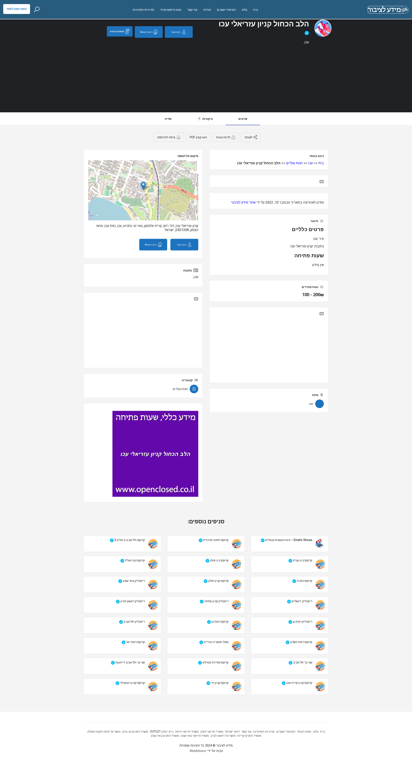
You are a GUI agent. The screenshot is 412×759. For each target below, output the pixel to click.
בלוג (244, 9)
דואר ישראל (232, 731)
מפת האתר (304, 731)
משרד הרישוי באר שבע (195, 735)
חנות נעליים (294, 163)
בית (255, 9)
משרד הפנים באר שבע (165, 735)
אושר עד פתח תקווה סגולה (104, 731)
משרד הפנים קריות (249, 735)
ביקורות (205, 118)
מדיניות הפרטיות (143, 9)
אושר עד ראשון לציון (223, 735)
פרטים (242, 118)
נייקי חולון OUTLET (161, 731)
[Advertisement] (206, 80)
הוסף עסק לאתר (16, 9)
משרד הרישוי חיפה (187, 731)
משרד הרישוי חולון (211, 731)
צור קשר (192, 9)
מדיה (168, 118)
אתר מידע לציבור (243, 202)
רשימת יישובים (226, 9)
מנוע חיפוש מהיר (170, 9)
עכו (310, 163)
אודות (207, 9)
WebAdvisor (197, 751)
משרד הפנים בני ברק (135, 731)
